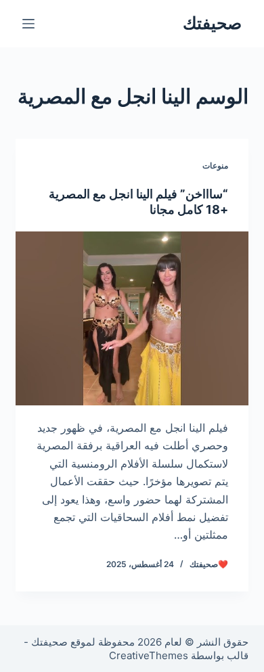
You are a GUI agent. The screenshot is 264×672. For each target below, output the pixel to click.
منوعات (215, 165)
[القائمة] (28, 24)
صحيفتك (212, 23)
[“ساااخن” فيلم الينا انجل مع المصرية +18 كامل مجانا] (132, 318)
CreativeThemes (148, 655)
